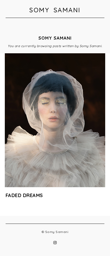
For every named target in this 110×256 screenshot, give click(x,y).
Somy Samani (55, 10)
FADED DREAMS (24, 195)
